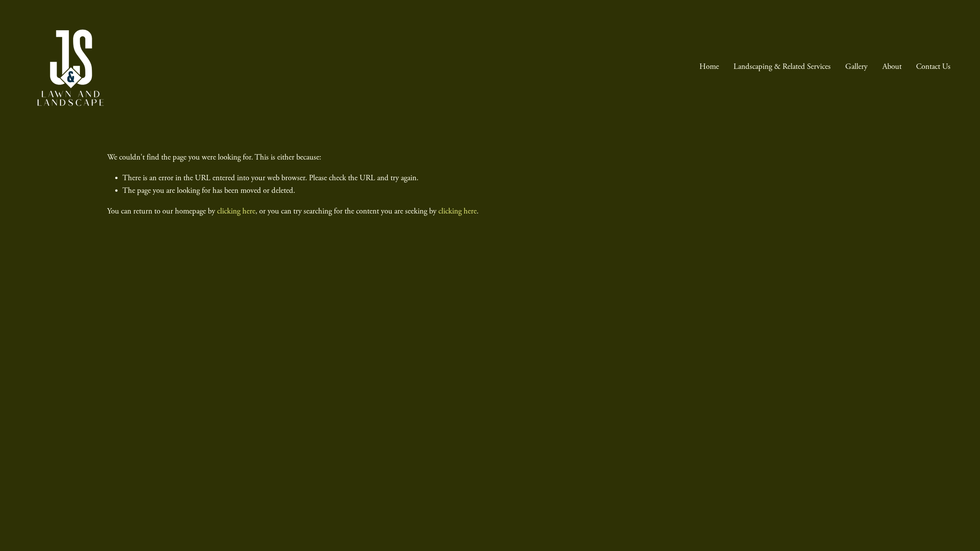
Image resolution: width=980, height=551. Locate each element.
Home (709, 67)
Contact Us (933, 67)
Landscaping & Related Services (782, 67)
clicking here (236, 211)
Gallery (856, 67)
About (892, 67)
